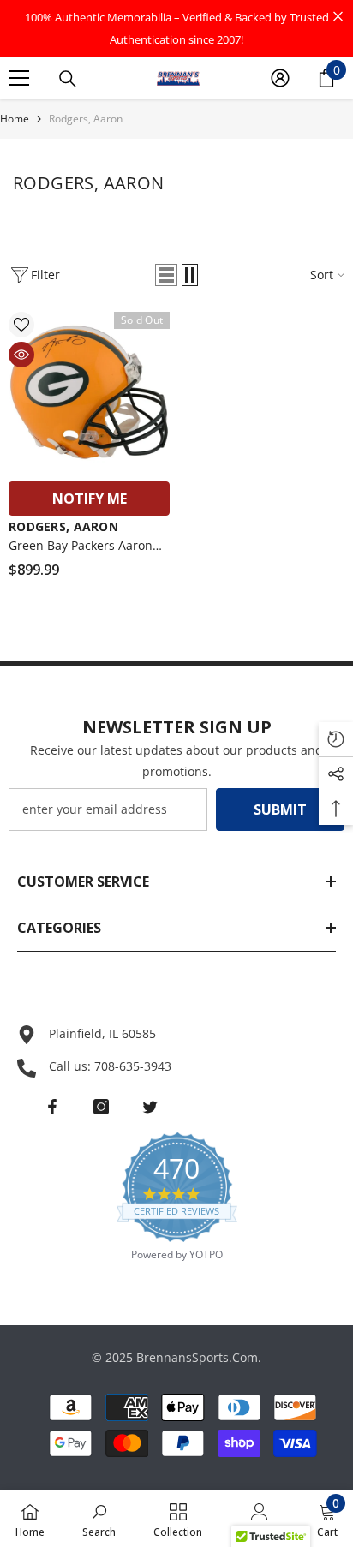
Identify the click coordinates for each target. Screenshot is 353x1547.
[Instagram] (101, 1107)
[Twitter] (150, 1107)
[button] (166, 275)
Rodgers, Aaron (86, 118)
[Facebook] (52, 1107)
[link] (99, 1519)
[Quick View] (21, 354)
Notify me (89, 498)
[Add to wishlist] (21, 324)
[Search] (67, 79)
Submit (280, 809)
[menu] (19, 78)
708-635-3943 (132, 1066)
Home (14, 118)
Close (338, 16)
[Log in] (280, 78)
